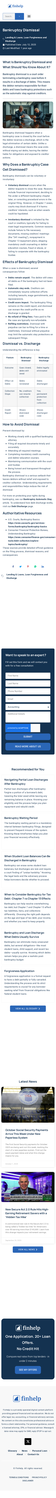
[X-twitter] (28, 1441)
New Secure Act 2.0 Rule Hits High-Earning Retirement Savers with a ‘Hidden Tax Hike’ (27, 1213)
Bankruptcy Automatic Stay (37, 499)
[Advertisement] (44, 9)
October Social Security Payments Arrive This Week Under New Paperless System (26, 1133)
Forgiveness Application (19, 971)
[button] (29, 16)
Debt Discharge (19, 506)
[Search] (19, 16)
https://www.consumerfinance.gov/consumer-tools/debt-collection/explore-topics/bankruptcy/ (32, 541)
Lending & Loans (14, 37)
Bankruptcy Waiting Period (21, 818)
